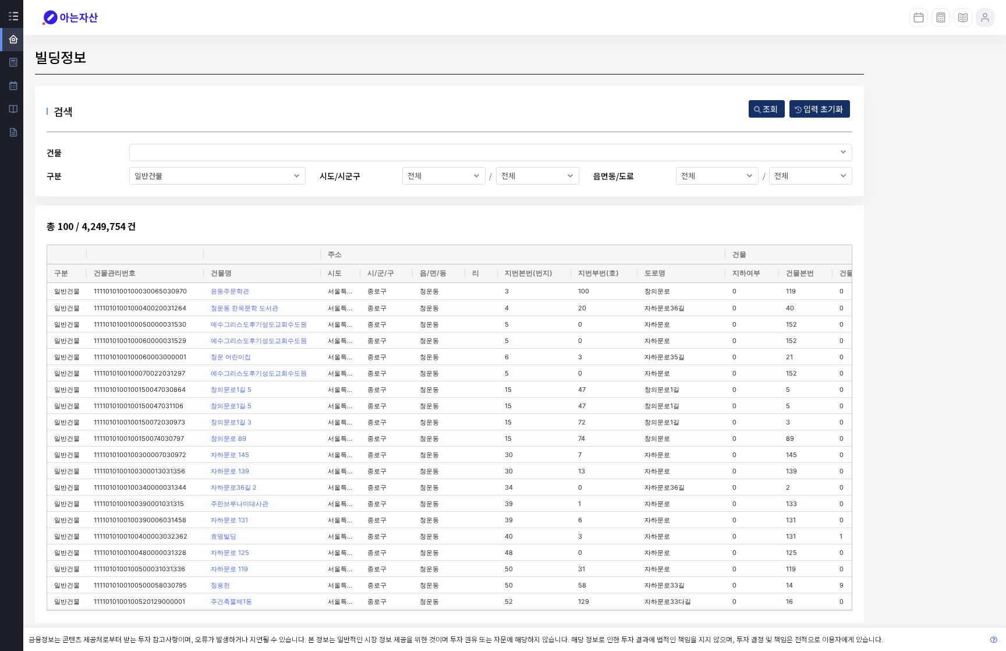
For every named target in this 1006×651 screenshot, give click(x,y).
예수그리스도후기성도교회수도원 (259, 324)
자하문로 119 (229, 569)
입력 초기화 (822, 109)
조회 (769, 109)
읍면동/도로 (613, 176)
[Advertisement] (936, 276)
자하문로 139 (230, 471)
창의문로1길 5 (231, 389)
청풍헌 (220, 585)
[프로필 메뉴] (985, 17)
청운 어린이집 (231, 357)
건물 (54, 152)
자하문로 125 (230, 553)
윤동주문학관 (230, 291)
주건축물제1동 (231, 601)
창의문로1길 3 (231, 422)
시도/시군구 (340, 176)
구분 (54, 176)
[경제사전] (963, 17)
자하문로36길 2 (234, 487)
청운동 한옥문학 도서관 (244, 308)
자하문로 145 (230, 455)
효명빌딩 (223, 536)
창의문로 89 (228, 438)
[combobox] (490, 152)
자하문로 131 (229, 520)
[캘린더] (918, 17)
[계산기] (940, 17)
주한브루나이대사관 (239, 504)
